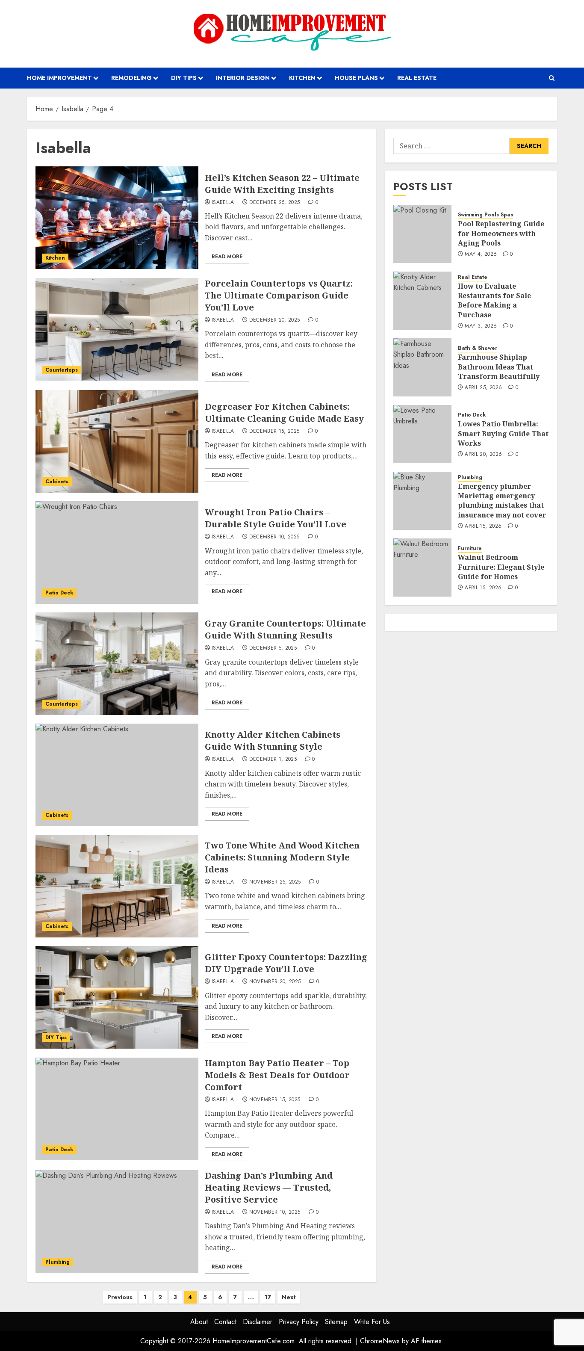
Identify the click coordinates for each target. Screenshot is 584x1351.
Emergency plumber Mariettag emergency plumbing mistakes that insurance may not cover (502, 501)
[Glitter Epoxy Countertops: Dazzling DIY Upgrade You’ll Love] (116, 997)
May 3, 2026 (481, 326)
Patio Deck (59, 593)
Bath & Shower (477, 348)
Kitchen (302, 78)
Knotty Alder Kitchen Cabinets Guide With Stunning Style (272, 740)
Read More (227, 256)
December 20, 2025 (274, 320)
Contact (225, 1322)
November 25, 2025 (275, 882)
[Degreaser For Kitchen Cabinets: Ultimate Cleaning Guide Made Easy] (116, 441)
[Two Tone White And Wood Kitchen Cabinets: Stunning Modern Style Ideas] (116, 886)
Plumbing (57, 1262)
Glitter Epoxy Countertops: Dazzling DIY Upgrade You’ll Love (286, 963)
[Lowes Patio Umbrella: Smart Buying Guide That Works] (422, 434)
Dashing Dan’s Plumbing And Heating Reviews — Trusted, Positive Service (269, 1187)
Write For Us (372, 1322)
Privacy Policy (299, 1322)
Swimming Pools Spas (485, 215)
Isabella (223, 202)
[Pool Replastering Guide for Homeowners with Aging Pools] (422, 234)
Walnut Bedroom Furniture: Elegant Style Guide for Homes (501, 567)
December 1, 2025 (273, 759)
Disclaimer (257, 1322)
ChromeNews (380, 1341)
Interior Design (243, 78)
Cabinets (56, 481)
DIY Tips (184, 78)
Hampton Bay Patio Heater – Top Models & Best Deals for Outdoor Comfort (277, 1075)
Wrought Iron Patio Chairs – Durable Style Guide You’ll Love (275, 518)
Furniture (470, 549)
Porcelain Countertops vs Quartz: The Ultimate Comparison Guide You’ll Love (279, 295)
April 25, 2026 (483, 388)
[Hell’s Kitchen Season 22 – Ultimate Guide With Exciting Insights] (116, 217)
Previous (120, 1297)
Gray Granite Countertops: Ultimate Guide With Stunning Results (285, 629)
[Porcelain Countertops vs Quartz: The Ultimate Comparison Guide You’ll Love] (116, 329)
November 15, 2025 (274, 1100)
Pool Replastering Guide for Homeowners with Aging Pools (501, 233)
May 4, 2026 (481, 254)
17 (268, 1297)
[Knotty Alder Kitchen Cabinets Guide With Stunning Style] (116, 775)
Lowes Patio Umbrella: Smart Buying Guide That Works (503, 434)
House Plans (356, 78)
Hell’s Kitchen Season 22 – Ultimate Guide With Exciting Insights (282, 183)
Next (289, 1297)
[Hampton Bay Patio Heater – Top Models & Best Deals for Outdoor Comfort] (116, 1109)
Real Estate (417, 78)
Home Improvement (59, 78)
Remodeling (131, 78)
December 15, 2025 (274, 431)
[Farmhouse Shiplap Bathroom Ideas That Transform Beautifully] (422, 367)
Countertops (61, 370)
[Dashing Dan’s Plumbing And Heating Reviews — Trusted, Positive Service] (116, 1221)
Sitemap (336, 1322)
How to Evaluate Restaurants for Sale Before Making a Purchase (494, 300)
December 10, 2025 (274, 537)
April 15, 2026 (483, 526)
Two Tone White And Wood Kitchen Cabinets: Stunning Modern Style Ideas (282, 857)
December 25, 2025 (274, 202)
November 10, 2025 (274, 1212)
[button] (551, 78)
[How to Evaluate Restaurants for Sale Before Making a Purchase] (422, 301)
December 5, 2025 (273, 648)
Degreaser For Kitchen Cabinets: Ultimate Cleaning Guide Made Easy (284, 412)
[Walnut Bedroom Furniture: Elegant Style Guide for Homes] (422, 567)
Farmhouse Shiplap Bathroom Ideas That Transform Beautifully (499, 367)
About (199, 1322)
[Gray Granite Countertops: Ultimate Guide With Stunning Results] (116, 663)
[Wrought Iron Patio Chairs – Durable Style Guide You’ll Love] (116, 552)
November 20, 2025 (275, 982)
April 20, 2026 (483, 455)
